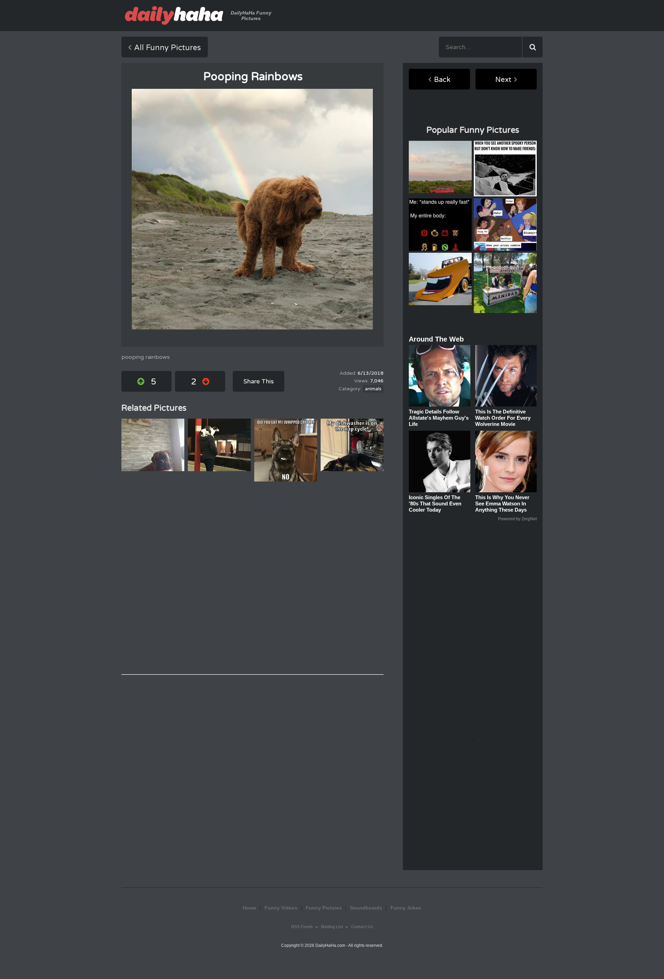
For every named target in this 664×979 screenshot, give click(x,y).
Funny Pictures (324, 908)
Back (442, 80)
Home (249, 908)
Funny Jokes (405, 908)
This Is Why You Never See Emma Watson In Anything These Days (502, 503)
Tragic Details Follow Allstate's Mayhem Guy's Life (439, 418)
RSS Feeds (302, 926)
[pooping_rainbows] (252, 209)
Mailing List (332, 926)
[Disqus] (252, 578)
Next (503, 80)
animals (373, 389)
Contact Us (362, 926)
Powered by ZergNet (517, 518)
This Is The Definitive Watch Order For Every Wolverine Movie (503, 418)
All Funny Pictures (167, 47)
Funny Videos (281, 908)
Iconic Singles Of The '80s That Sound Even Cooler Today (435, 503)
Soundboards (366, 908)
